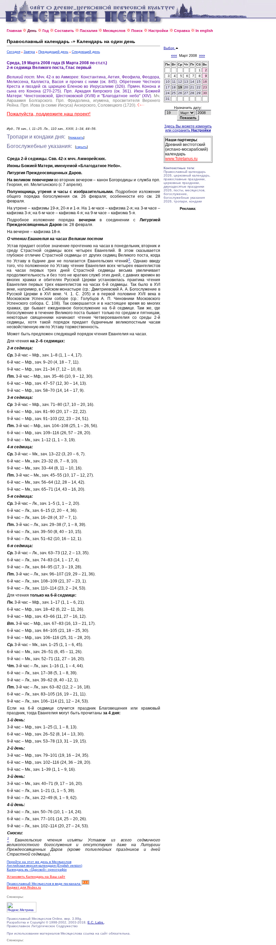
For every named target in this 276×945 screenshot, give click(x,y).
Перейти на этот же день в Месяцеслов (39, 862)
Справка (182, 31)
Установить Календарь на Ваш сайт (36, 876)
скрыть (81, 147)
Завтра (29, 51)
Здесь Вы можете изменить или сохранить (188, 128)
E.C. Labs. (96, 922)
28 (192, 93)
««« (174, 55)
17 (168, 87)
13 (186, 81)
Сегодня (13, 51)
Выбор (169, 48)
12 (180, 81)
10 (168, 81)
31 (168, 99)
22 (199, 87)
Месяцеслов (114, 31)
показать (76, 137)
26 (180, 93)
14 (192, 81)
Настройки (158, 31)
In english (204, 31)
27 (186, 93)
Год (45, 31)
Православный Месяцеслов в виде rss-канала (44, 883)
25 (174, 93)
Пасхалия (88, 31)
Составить (64, 31)
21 (192, 87)
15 (199, 81)
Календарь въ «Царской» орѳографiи (37, 869)
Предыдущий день (53, 51)
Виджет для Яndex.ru (24, 887)
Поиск (137, 31)
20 (186, 87)
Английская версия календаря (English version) (44, 865)
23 (205, 87)
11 (174, 81)
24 (168, 93)
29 (199, 93)
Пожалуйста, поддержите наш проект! (49, 113)
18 (174, 87)
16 (205, 81)
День (32, 31)
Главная (14, 31)
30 (205, 93)
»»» (202, 55)
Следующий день (86, 51)
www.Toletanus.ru (181, 158)
